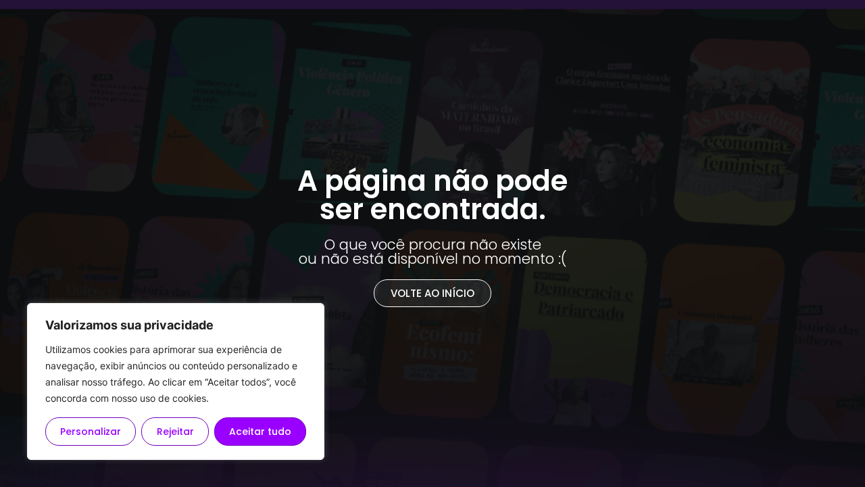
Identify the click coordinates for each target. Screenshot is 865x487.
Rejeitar (175, 431)
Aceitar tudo (260, 431)
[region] (175, 381)
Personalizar (90, 431)
